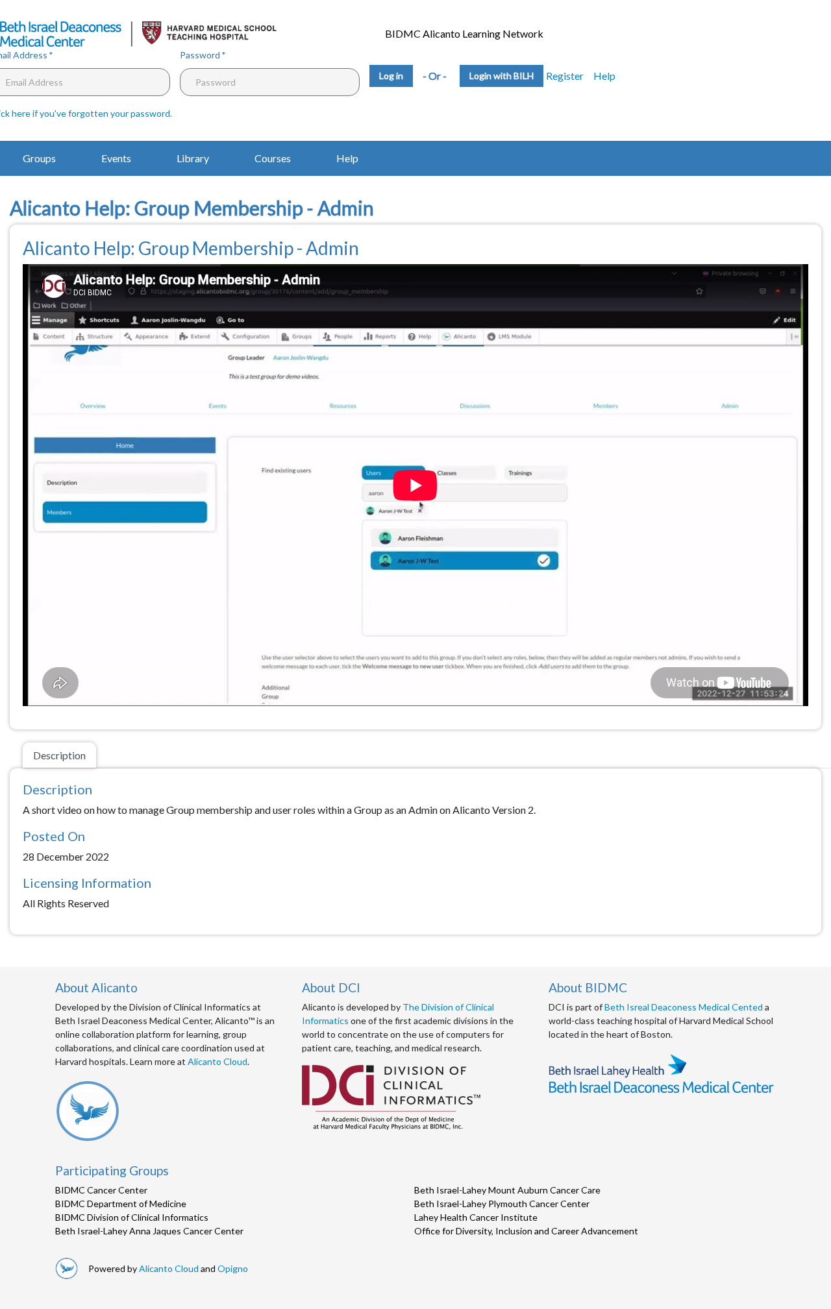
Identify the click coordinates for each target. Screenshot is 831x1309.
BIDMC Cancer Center (101, 1189)
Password (200, 54)
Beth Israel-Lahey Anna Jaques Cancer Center (149, 1230)
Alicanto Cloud (217, 1061)
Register (565, 75)
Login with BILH (501, 75)
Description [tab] (59, 755)
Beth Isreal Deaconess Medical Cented (683, 1006)
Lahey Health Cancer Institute (476, 1217)
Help (604, 75)
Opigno (232, 1268)
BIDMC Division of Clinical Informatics (131, 1217)
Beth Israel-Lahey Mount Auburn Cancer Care (507, 1189)
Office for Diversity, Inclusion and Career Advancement (526, 1230)
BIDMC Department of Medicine (120, 1203)
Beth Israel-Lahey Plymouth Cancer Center (501, 1203)
